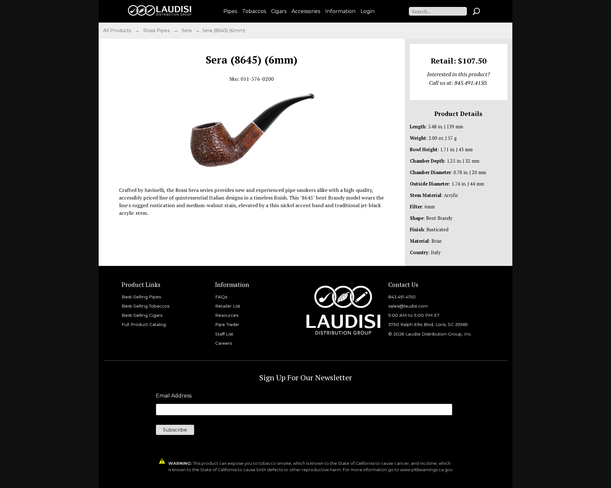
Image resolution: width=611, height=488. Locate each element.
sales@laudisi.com (408, 305)
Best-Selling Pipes (141, 296)
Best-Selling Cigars (142, 315)
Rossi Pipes (157, 30)
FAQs (221, 296)
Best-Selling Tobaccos (145, 305)
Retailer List (227, 305)
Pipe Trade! (227, 324)
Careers (223, 343)
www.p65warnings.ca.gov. (426, 469)
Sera (187, 30)
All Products (117, 30)
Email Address (174, 396)
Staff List (224, 333)
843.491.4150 (402, 296)
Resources (226, 315)
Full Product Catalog (144, 324)
